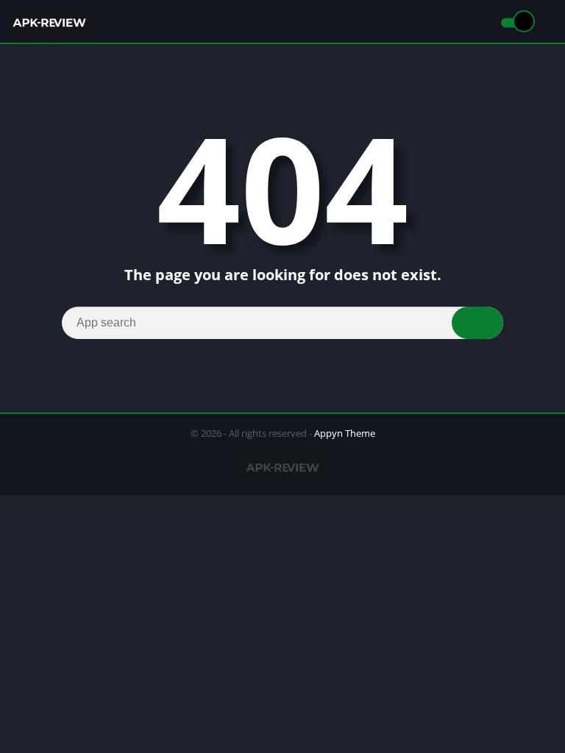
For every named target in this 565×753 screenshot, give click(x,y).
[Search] (477, 323)
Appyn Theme (344, 433)
